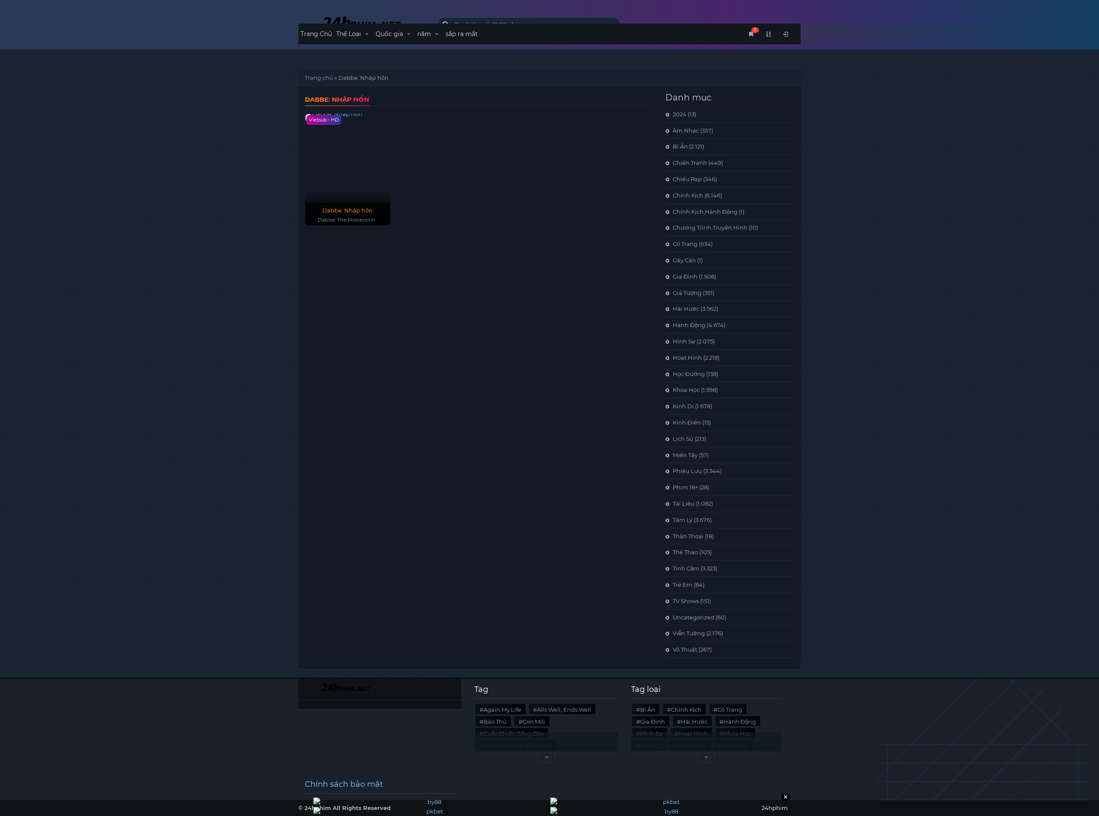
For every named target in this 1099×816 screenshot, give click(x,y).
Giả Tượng (687, 292)
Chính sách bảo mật (344, 784)
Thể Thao (685, 552)
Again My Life (502, 709)
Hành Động (689, 325)
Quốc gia (390, 34)
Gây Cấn (684, 260)
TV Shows (686, 601)
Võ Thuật (685, 649)
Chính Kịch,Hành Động (705, 211)
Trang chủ (319, 77)
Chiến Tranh (690, 162)
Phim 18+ (685, 487)
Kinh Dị (683, 406)
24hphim (361, 22)
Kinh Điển (687, 422)
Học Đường (689, 373)
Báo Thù (495, 721)
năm (425, 34)
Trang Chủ (316, 34)
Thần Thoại (688, 536)
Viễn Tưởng (689, 633)
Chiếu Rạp (687, 179)
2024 (679, 114)
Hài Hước (686, 308)
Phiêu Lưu (687, 470)
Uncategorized (693, 617)
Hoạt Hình (687, 357)
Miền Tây (685, 455)
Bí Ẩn (680, 146)
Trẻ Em (682, 584)
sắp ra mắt (462, 34)
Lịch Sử (683, 438)
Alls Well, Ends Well (564, 709)
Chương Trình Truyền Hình (710, 227)
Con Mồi (533, 721)
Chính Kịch (688, 195)
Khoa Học (686, 389)
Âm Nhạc (686, 130)
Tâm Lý (682, 519)
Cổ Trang (685, 243)
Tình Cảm (686, 568)
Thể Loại (349, 34)
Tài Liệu (684, 503)
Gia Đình (685, 276)
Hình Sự (684, 341)
